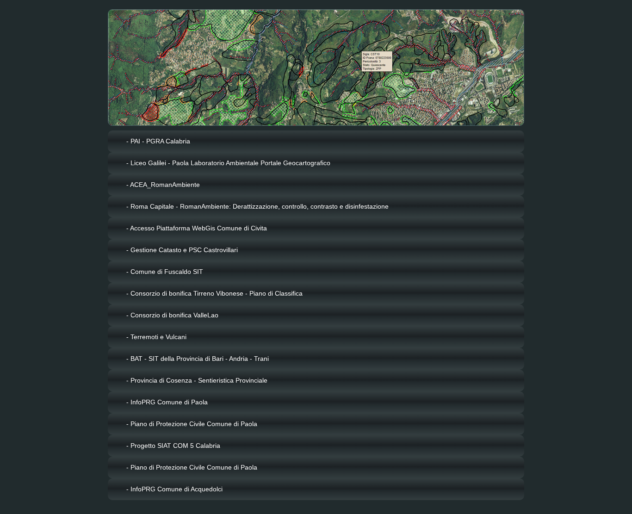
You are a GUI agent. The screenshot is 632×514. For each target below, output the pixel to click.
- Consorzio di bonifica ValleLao (172, 315)
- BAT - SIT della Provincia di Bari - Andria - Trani (197, 358)
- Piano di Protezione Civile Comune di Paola (191, 423)
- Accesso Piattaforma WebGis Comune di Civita (196, 228)
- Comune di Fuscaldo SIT (164, 271)
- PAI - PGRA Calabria (158, 141)
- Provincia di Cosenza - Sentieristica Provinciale (196, 380)
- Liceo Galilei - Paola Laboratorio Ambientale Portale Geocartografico (228, 163)
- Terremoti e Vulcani (156, 337)
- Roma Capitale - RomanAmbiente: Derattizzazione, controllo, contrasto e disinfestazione (257, 206)
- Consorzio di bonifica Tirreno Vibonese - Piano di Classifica (214, 293)
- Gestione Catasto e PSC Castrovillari (182, 250)
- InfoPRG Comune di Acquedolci (174, 489)
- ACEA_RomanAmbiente (163, 184)
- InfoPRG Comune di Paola (167, 402)
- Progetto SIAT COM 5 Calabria (173, 445)
